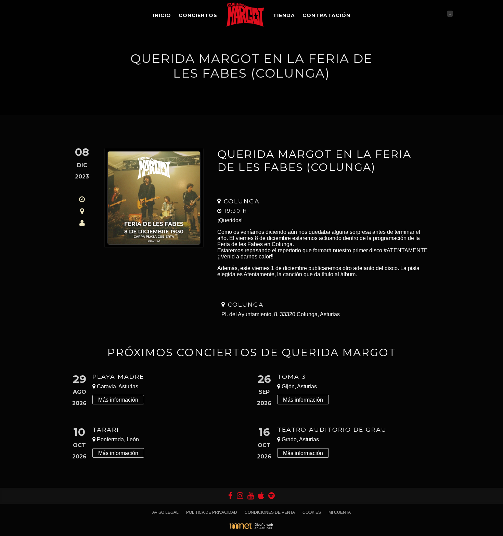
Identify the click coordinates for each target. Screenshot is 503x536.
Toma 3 (291, 376)
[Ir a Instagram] (240, 495)
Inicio (162, 15)
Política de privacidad (211, 512)
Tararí (105, 429)
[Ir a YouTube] (251, 495)
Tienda (284, 15)
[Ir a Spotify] (271, 495)
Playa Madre (118, 376)
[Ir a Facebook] (230, 495)
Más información (118, 400)
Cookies (311, 512)
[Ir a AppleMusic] (261, 495)
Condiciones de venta (270, 512)
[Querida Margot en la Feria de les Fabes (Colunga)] (154, 198)
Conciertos (198, 15)
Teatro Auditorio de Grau (332, 429)
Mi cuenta (339, 512)
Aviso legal (165, 512)
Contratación (326, 15)
